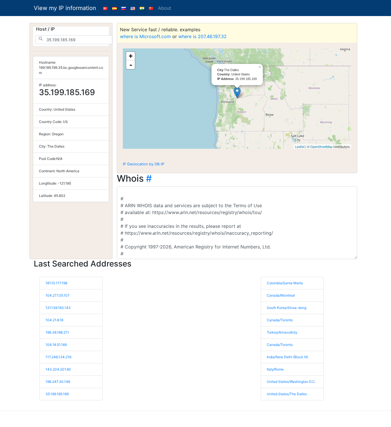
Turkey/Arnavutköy (282, 332)
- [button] (131, 65)
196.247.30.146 (58, 381)
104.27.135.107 (58, 295)
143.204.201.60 (58, 369)
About (164, 8)
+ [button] (131, 56)
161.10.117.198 (56, 283)
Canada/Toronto (280, 320)
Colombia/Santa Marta (285, 283)
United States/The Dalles (287, 394)
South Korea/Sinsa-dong (286, 307)
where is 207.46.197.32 (202, 36)
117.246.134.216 (58, 357)
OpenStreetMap (321, 146)
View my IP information (65, 8)
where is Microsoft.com (145, 36)
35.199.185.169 (57, 394)
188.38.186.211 (57, 332)
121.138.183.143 (58, 307)
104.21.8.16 (54, 320)
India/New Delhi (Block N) (287, 357)
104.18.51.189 (56, 344)
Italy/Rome (275, 369)
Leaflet (300, 146)
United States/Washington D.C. (291, 381)
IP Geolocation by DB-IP (143, 164)
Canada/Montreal (281, 295)
